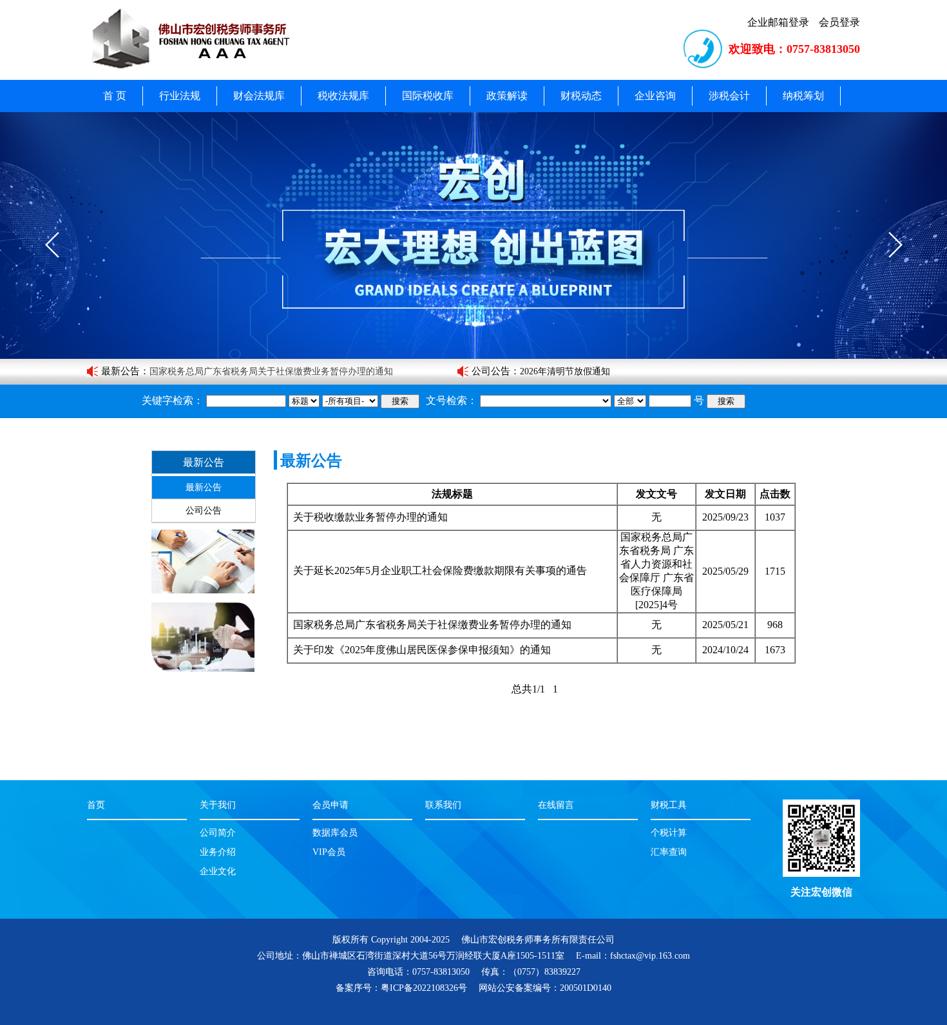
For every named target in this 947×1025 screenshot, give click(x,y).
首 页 (114, 95)
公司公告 (491, 371)
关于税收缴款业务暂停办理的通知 (370, 517)
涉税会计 (729, 95)
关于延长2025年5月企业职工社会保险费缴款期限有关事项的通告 (440, 570)
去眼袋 (473, 1004)
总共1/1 (528, 689)
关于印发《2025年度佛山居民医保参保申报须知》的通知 (262, 371)
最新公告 (120, 371)
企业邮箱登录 (778, 22)
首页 (96, 805)
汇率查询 (669, 852)
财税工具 (669, 805)
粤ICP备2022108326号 (424, 988)
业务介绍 (218, 852)
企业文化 (218, 871)
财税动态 (581, 95)
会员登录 (839, 22)
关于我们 (218, 805)
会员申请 (330, 805)
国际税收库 (428, 95)
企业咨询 (655, 95)
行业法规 (179, 95)
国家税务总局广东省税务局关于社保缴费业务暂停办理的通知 (432, 624)
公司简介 (218, 833)
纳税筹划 (803, 95)
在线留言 (556, 805)
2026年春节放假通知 (560, 371)
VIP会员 (328, 852)
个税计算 (669, 833)
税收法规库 (343, 95)
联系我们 (443, 805)
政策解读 (507, 95)
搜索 (400, 401)
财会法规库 (259, 95)
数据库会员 (335, 833)
